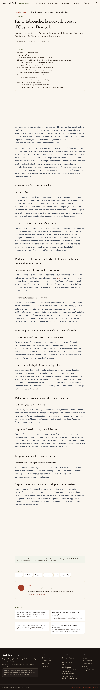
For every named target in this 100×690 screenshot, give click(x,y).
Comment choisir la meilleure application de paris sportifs (69, 659)
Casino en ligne (40, 3)
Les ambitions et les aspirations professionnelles (34, 85)
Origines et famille (24, 55)
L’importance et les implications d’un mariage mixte (35, 72)
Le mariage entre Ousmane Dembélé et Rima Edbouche (35, 67)
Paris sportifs (66, 3)
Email (56, 575)
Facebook (38, 575)
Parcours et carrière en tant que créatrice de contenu (36, 57)
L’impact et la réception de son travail (31, 65)
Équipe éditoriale (87, 660)
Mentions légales (76, 687)
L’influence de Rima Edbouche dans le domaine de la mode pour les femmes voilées (44, 60)
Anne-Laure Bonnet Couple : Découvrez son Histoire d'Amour (69, 677)
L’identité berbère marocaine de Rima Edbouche (32, 75)
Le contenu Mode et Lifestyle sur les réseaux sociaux (36, 62)
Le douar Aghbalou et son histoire (29, 77)
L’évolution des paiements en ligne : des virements (69, 668)
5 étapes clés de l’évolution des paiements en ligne (68, 663)
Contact (84, 666)
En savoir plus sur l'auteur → (36, 594)
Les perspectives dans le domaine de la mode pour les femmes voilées (41, 87)
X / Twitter (28, 575)
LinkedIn (19, 575)
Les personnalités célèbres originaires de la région (35, 80)
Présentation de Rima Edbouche (27, 52)
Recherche (45, 666)
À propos (87, 3)
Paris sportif (25, 12)
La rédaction (30, 586)
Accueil (17, 12)
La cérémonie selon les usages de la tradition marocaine (36, 70)
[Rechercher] (97, 3)
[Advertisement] (50, 108)
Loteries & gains (53, 3)
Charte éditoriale (87, 663)
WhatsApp (48, 575)
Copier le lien (65, 575)
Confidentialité (87, 687)
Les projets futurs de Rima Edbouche (29, 82)
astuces (60, 278)
